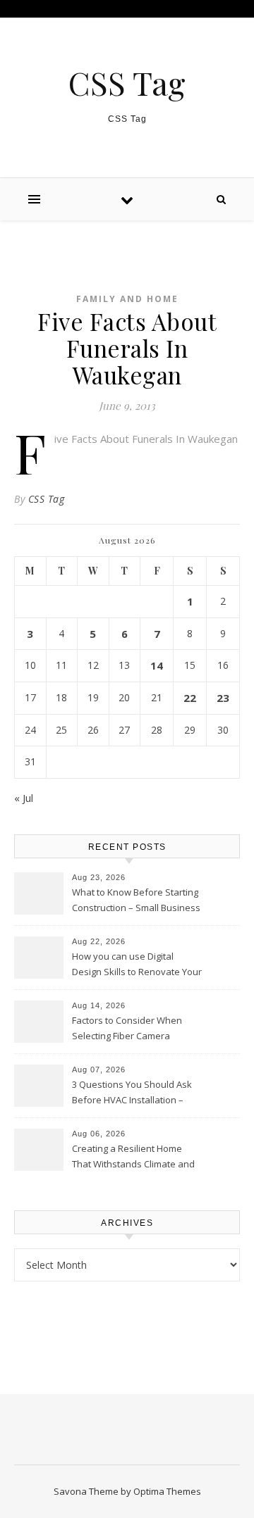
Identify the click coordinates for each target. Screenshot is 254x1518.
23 (223, 698)
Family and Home (127, 299)
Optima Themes (167, 1491)
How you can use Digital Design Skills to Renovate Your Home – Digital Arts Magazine (137, 965)
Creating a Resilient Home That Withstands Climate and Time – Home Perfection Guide (137, 1157)
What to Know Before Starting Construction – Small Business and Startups (136, 901)
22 (189, 698)
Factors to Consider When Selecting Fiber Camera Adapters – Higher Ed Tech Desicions (128, 1029)
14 (156, 665)
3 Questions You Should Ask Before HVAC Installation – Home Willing (132, 1093)
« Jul (23, 798)
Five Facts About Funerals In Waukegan (146, 439)
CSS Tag (127, 83)
